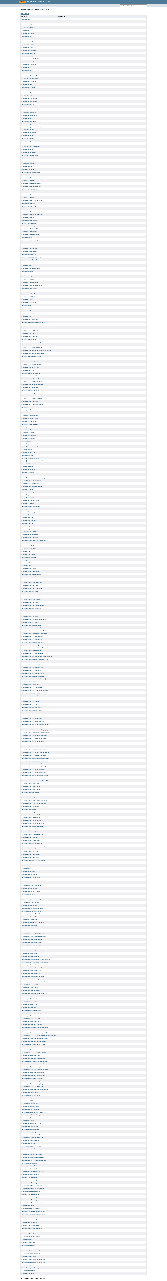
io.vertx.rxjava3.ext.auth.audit (30, 931)
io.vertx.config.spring (28, 53)
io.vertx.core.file (26, 90)
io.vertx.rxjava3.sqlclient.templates (32, 1171)
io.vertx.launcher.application (30, 500)
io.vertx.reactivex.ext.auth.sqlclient (32, 676)
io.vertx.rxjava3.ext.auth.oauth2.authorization (35, 959)
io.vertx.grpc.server (27, 427)
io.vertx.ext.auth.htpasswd (29, 194)
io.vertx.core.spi (26, 118)
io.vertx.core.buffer (27, 70)
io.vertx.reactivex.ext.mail (29, 696)
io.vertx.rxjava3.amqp (28, 871)
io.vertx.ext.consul (27, 243)
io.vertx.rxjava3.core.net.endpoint (32, 908)
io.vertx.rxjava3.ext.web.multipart (32, 1047)
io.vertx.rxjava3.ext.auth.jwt (30, 948)
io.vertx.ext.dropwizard (28, 254)
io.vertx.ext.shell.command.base (31, 285)
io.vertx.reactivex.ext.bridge (30, 681)
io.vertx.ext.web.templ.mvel (30, 387)
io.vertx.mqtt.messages (28, 512)
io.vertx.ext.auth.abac (28, 177)
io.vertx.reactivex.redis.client (30, 840)
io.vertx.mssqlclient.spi (28, 520)
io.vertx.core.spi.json (27, 138)
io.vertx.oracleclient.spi (28, 548)
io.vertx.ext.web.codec (28, 333)
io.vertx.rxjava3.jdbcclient (29, 1103)
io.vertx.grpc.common (28, 412)
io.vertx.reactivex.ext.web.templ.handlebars (35, 761)
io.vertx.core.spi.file (27, 135)
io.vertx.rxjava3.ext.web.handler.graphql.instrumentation (39, 1035)
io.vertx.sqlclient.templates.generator (33, 1262)
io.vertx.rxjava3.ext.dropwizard (31, 990)
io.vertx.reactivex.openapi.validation (32, 826)
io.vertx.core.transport (28, 163)
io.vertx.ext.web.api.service (30, 319)
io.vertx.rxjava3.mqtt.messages (31, 1123)
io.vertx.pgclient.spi (27, 560)
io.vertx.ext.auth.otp (27, 217)
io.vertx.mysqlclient (27, 523)
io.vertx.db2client (26, 166)
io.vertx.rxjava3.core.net (29, 905)
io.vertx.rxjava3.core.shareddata (31, 914)
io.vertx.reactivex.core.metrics (31, 599)
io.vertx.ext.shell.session (29, 288)
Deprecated (33, 2)
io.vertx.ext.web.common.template (32, 342)
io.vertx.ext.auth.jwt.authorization (32, 200)
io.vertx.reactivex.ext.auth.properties (33, 673)
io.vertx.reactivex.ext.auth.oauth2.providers (35, 659)
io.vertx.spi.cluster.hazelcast (30, 1225)
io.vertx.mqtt (25, 509)
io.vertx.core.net (26, 107)
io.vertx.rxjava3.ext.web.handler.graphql (34, 1033)
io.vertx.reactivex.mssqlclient (30, 815)
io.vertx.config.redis (27, 44)
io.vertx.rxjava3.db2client (29, 919)
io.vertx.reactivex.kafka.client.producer (33, 803)
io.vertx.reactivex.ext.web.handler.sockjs (34, 735)
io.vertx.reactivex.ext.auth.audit (31, 628)
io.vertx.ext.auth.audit (28, 180)
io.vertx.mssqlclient (27, 517)
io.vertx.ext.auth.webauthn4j (30, 234)
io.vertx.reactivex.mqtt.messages (32, 812)
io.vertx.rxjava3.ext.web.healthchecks (33, 1044)
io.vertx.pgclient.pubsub (28, 557)
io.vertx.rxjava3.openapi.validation (32, 1137)
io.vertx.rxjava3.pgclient (28, 1143)
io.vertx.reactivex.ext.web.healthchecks (34, 738)
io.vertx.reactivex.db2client (29, 616)
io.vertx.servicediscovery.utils (30, 1200)
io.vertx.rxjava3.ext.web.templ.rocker (33, 1081)
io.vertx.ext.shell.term (28, 296)
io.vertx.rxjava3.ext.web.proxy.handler (33, 1052)
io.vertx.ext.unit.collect (28, 308)
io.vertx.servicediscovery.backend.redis (33, 1180)
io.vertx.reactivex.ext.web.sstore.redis (33, 755)
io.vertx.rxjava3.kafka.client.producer (33, 1115)
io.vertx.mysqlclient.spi (28, 529)
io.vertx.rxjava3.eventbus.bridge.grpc (33, 922)
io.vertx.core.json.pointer (29, 101)
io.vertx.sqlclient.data (28, 1242)
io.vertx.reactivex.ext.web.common (32, 721)
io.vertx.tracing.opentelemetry (31, 1265)
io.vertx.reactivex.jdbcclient (30, 792)
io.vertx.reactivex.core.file (29, 591)
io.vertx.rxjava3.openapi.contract (31, 1132)
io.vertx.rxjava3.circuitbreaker (30, 877)
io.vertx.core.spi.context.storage (31, 127)
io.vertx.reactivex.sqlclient (29, 851)
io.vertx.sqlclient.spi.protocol (30, 1253)
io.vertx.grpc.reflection (28, 421)
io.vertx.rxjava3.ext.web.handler (31, 1030)
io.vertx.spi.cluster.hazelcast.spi (31, 1228)
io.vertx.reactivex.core (28, 580)
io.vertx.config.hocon (28, 39)
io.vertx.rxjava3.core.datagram (31, 885)
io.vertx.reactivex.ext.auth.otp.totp (32, 667)
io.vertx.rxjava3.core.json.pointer (31, 899)
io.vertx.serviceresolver (28, 1217)
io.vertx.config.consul (28, 33)
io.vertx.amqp (25, 19)
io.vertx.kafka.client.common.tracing (33, 478)
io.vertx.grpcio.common (28, 435)
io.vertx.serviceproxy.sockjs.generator (33, 1214)
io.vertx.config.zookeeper (29, 64)
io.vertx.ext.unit (26, 305)
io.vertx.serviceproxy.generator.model (33, 1211)
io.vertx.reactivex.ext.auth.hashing (32, 636)
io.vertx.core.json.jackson (29, 98)
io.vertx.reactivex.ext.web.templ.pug (33, 769)
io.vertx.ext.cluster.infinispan (30, 240)
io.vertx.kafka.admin (27, 472)
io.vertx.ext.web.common (29, 339)
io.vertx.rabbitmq (26, 563)
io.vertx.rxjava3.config (28, 880)
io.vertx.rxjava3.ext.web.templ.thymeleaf (34, 1084)
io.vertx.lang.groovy (27, 492)
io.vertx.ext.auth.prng (28, 226)
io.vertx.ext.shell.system (29, 294)
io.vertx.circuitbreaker (28, 27)
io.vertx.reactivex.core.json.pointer (32, 596)
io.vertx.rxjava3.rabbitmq (29, 1149)
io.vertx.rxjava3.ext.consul (29, 987)
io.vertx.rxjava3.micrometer (30, 1117)
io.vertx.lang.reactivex (28, 495)
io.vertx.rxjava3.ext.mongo (29, 1001)
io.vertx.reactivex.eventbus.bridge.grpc (33, 619)
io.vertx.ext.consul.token (29, 251)
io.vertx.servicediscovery (29, 1177)
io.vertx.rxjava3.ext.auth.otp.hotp (32, 967)
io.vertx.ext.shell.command (29, 282)
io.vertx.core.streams (28, 158)
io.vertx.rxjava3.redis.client (29, 1151)
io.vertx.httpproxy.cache (29, 444)
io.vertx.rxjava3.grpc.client (29, 1092)
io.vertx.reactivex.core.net (29, 602)
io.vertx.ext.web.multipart (29, 361)
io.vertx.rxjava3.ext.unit (28, 1007)
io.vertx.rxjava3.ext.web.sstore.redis (32, 1064)
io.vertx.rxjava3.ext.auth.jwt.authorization (34, 950)
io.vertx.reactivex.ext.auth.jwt (30, 645)
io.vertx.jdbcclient (26, 449)
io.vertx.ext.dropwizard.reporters (31, 257)
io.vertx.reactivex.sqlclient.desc (31, 854)
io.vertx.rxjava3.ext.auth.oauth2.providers (34, 962)
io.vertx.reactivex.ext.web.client (31, 715)
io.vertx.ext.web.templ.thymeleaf (31, 398)
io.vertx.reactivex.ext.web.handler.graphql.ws (35, 732)
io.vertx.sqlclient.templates (30, 1256)
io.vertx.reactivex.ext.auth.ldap (31, 650)
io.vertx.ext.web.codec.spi (29, 336)
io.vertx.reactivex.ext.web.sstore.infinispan (35, 752)
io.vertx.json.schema (27, 455)
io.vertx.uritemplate (27, 1273)
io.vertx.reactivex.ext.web (29, 713)
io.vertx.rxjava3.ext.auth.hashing (31, 939)
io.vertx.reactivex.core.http (29, 594)
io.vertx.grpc (25, 407)
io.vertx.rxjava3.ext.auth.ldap (30, 953)
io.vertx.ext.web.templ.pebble (30, 390)
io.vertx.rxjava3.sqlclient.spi (30, 1168)
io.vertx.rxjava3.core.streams (30, 916)
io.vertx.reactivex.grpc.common (31, 786)
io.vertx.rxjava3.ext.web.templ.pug (32, 1078)
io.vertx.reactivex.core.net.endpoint (32, 605)
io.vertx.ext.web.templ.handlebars (32, 384)
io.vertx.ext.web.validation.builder (32, 404)
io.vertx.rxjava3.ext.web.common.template (35, 1027)
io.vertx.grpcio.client (27, 432)
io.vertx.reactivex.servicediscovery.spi (33, 846)
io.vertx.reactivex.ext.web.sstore (31, 747)
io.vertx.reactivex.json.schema (31, 795)
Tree (28, 2)
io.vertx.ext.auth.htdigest (29, 192)
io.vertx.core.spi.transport (29, 155)
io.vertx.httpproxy (26, 441)
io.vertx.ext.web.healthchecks (30, 359)
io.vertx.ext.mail (26, 265)
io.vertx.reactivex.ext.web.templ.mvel (33, 764)
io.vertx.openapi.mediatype (30, 534)
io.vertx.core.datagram (28, 81)
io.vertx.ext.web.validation (29, 401)
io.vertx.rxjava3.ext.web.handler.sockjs (33, 1041)
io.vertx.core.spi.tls (27, 149)
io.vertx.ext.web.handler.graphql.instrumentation (36, 350)
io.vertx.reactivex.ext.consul (30, 684)
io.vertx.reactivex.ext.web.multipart (32, 741)
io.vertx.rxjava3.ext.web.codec (31, 1021)
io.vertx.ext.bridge (27, 237)
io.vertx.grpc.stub (26, 429)
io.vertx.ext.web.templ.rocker (30, 395)
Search (45, 2)
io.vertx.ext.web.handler (29, 344)
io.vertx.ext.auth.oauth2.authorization (33, 211)
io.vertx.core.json (26, 95)
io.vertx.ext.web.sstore (28, 370)
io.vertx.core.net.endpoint (29, 110)
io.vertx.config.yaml (27, 61)
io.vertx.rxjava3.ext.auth (29, 925)
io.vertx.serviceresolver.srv (29, 1222)
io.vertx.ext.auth (26, 175)
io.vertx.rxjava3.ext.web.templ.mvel (32, 1072)
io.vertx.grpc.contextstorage (30, 415)
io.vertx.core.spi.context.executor (32, 124)
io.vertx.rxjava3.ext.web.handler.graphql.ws (35, 1038)
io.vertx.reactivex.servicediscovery (32, 843)
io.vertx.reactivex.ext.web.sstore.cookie (34, 749)
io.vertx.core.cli (26, 73)
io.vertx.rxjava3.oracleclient (30, 1140)
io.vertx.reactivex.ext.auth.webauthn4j (33, 679)
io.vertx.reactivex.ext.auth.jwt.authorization (35, 647)
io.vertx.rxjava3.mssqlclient (30, 1126)
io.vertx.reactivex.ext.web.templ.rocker (33, 772)
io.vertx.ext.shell (26, 277)
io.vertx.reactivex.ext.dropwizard (31, 687)
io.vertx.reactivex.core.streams (31, 613)
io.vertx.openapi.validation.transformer (33, 540)
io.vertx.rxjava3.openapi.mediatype (32, 1134)
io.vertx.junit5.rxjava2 (28, 466)
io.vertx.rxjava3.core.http (29, 897)
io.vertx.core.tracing (27, 160)
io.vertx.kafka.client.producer (30, 483)
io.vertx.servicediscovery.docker (31, 1185)
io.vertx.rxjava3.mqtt (27, 1120)
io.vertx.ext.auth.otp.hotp (29, 220)
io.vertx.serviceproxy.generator (31, 1208)
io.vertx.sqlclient (26, 1239)
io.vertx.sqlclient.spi (27, 1248)
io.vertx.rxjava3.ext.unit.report (31, 1013)
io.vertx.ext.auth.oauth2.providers (32, 214)
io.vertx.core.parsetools (28, 112)
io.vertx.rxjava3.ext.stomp (29, 1004)
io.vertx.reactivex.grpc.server (30, 789)
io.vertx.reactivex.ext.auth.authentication (34, 631)
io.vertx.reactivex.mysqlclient (30, 817)
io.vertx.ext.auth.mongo (28, 206)
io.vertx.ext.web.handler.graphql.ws (32, 353)
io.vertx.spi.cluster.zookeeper (30, 1236)
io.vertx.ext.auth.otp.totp (29, 223)
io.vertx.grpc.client (27, 410)
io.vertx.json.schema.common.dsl (32, 461)
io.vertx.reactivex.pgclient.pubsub (32, 834)
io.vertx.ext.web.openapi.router (31, 364)
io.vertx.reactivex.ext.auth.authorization (34, 633)
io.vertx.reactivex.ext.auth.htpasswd (32, 642)
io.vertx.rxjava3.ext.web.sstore (31, 1055)
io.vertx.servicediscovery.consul (31, 1183)
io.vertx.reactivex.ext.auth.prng (31, 670)
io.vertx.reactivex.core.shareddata (32, 611)
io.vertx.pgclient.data (28, 554)
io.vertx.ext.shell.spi (27, 291)
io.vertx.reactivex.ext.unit (29, 704)
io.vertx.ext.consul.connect (29, 245)
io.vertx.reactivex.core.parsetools (32, 608)
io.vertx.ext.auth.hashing (29, 189)
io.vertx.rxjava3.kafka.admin (30, 1109)
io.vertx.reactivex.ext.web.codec (31, 718)
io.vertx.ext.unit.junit (27, 311)
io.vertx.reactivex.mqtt (28, 809)
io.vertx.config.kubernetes (29, 42)
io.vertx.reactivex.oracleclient (30, 829)
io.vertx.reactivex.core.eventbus (31, 588)
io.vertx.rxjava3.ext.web (28, 1016)
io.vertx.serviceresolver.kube (30, 1219)
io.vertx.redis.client (27, 865)
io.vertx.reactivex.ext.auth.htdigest (32, 639)
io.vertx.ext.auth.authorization (31, 186)
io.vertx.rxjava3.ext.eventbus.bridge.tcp (34, 993)
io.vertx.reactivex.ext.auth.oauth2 (32, 653)
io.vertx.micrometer (27, 503)
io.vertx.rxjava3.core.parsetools (31, 911)
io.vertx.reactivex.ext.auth (29, 622)
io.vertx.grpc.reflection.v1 (29, 424)
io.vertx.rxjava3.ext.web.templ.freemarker (34, 1067)
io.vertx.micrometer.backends (30, 506)
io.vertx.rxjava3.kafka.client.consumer (33, 1112)
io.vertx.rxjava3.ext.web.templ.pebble (33, 1075)
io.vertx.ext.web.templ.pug (29, 393)
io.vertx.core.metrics (27, 104)
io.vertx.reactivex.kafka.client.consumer (34, 800)
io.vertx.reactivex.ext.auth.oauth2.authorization (36, 656)
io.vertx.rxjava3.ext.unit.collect (31, 1010)
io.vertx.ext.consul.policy (29, 248)
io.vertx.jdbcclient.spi (28, 452)
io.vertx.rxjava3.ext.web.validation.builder (34, 1089)
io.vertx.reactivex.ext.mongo (30, 698)
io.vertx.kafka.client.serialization (31, 486)
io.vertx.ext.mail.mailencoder (30, 268)
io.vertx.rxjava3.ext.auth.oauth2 (31, 956)
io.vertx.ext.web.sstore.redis (30, 379)
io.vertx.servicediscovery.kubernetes (32, 1188)
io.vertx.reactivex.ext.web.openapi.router (34, 744)
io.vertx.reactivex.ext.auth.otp (30, 662)
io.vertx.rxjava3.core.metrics (30, 902)
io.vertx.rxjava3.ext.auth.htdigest (31, 942)
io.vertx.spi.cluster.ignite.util (30, 1234)
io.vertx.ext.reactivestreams (30, 274)
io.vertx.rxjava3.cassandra (29, 874)
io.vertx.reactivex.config (29, 577)
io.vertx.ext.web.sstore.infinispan (31, 376)
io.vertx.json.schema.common (30, 458)
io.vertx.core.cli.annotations (30, 76)
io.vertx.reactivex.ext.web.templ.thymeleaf (35, 775)
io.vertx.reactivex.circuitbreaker (31, 574)
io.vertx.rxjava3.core (27, 882)
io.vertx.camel (25, 22)
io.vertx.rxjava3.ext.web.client (30, 1018)
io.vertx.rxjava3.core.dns (29, 888)
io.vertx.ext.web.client (28, 328)
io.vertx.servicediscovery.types (31, 1197)
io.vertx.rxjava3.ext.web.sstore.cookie (33, 1058)
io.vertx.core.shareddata (29, 115)
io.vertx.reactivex (26, 565)
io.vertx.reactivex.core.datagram (31, 582)
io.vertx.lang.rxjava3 (27, 497)
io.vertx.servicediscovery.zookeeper (32, 1202)
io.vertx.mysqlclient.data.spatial (31, 526)
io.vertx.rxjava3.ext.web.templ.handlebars (34, 1069)
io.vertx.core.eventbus (28, 87)
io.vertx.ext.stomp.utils (28, 302)
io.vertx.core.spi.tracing (28, 152)
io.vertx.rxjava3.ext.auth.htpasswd (32, 945)
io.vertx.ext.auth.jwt (27, 197)
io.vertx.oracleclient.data (29, 545)
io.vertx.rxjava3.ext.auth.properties (32, 976)
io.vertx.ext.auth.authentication (31, 183)
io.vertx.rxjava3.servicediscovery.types (33, 1160)
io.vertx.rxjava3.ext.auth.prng (30, 973)
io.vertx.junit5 (25, 463)
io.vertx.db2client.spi (27, 169)
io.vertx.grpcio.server (28, 438)
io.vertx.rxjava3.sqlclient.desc (30, 1166)
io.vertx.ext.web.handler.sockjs (31, 356)
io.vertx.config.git (26, 36)
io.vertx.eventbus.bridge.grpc (30, 172)
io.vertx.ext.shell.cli (27, 279)
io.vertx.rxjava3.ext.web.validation (32, 1086)
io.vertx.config (25, 30)
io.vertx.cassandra (27, 25)
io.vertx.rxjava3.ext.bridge (29, 984)
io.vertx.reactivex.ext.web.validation (32, 778)
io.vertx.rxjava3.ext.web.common (31, 1024)
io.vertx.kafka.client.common (30, 475)
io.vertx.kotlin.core (27, 489)
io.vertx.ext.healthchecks (29, 262)
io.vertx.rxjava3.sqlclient (29, 1163)
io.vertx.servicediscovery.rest (30, 1191)
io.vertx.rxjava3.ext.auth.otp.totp (31, 970)
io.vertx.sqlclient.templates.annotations (34, 1259)
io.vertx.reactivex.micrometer (30, 806)
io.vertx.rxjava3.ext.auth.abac (30, 928)
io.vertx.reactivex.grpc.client (30, 783)
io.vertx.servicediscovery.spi (30, 1194)
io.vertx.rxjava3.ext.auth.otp (30, 965)
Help (49, 2)
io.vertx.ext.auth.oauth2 (29, 209)
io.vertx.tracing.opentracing (30, 1268)
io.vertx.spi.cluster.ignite (29, 1231)
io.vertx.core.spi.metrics (29, 143)
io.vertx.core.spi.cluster (28, 121)
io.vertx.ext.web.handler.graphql (31, 347)
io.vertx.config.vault (27, 56)
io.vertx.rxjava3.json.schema (30, 1106)
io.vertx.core (25, 67)
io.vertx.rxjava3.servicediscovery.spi (32, 1157)
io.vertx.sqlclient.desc (28, 1245)
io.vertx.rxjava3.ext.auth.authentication (33, 933)
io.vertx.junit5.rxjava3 (28, 469)
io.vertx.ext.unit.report (28, 313)
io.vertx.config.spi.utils (28, 50)
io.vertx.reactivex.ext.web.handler (32, 727)
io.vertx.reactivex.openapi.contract (32, 820)
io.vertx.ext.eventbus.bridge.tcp (31, 260)
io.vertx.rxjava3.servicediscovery (31, 1154)
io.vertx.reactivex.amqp (28, 568)
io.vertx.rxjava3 (26, 868)
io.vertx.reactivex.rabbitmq (29, 837)
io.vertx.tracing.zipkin (28, 1270)
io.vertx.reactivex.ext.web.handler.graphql (34, 730)
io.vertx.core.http (26, 92)
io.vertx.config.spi (27, 47)
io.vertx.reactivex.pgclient (29, 832)
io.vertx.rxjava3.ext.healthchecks (31, 996)
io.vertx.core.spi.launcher (29, 141)
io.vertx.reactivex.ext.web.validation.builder (35, 781)
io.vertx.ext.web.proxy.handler (30, 367)
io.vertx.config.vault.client (29, 59)
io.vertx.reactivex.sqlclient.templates (33, 860)
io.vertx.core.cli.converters (29, 78)
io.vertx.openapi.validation (29, 537)
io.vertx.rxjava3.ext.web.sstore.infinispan (34, 1061)
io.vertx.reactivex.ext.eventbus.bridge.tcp (34, 690)
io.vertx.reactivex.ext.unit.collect (31, 707)
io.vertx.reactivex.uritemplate (30, 863)
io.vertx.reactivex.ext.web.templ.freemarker (35, 758)
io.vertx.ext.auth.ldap (28, 203)
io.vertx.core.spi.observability (30, 146)
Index (40, 2)
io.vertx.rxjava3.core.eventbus (30, 891)
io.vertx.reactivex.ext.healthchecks (32, 693)
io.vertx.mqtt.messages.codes (30, 514)
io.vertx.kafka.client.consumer (31, 480)
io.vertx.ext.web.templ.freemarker (32, 381)
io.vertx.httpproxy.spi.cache (30, 446)
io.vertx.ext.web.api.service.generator (33, 322)
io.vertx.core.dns (26, 84)
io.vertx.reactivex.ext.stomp (30, 701)
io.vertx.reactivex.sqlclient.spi (30, 857)
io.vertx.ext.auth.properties (30, 228)
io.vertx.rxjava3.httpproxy (29, 1100)
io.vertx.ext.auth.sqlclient (29, 231)
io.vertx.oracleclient (27, 543)
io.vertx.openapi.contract (29, 531)
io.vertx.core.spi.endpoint (29, 132)
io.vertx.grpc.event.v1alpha (30, 418)
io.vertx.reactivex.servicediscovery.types (34, 848)
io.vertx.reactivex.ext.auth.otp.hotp (32, 664)
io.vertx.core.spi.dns (27, 129)
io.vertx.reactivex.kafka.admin (31, 797)
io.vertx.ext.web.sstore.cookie (30, 373)
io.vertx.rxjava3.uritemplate (30, 1174)
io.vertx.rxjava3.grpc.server (30, 1098)
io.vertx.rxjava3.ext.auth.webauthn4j (33, 982)
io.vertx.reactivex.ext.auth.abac (31, 625)
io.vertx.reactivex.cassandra (30, 571)
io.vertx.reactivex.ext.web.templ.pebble (33, 766)
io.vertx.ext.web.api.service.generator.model (35, 325)
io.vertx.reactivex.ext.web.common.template (35, 724)
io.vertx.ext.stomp (27, 299)
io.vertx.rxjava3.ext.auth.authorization (33, 936)
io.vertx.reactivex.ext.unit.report (31, 710)
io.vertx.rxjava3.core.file (29, 894)
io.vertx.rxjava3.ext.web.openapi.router (33, 1049)
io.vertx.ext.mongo (27, 271)
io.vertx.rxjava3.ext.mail (29, 999)
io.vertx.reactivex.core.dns (29, 585)
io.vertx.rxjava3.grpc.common (30, 1095)
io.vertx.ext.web (26, 316)
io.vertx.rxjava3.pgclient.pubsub (31, 1146)
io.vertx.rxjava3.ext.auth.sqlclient (31, 979)
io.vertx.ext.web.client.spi (29, 330)
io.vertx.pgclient (26, 551)
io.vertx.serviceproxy (27, 1205)
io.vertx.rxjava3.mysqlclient (30, 1129)
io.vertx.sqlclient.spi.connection (31, 1250)
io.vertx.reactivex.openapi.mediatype (33, 823)
